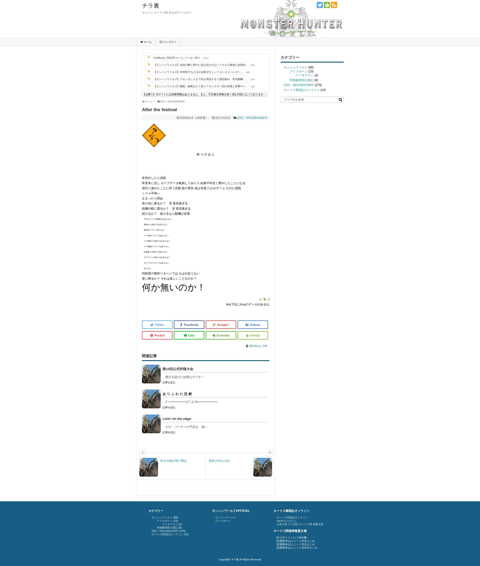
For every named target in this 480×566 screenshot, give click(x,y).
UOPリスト (286, 537)
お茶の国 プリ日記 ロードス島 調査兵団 (300, 524)
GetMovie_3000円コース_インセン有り (177, 57)
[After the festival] (253, 324)
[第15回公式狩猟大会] (151, 374)
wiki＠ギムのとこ (287, 520)
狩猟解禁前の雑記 (302, 80)
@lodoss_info (258, 345)
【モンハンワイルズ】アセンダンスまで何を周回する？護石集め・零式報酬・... (201, 79)
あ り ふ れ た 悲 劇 (177, 394)
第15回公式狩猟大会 (178, 369)
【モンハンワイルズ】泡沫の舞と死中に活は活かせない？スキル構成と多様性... (201, 64)
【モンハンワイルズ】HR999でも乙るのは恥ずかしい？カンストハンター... (198, 71)
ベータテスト (305, 75)
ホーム (148, 41)
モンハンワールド (296, 67)
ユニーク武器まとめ (303, 540)
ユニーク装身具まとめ (304, 547)
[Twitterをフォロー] (320, 5)
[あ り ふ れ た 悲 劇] (151, 399)
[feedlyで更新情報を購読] (327, 5)
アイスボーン (299, 71)
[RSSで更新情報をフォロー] (334, 5)
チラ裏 (150, 6)
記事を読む (169, 382)
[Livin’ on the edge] (151, 424)
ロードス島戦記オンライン (302, 89)
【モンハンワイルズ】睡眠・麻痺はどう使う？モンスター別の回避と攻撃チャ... (201, 86)
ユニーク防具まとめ (303, 544)
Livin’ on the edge (177, 419)
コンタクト (169, 41)
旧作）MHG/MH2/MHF (252, 117)
